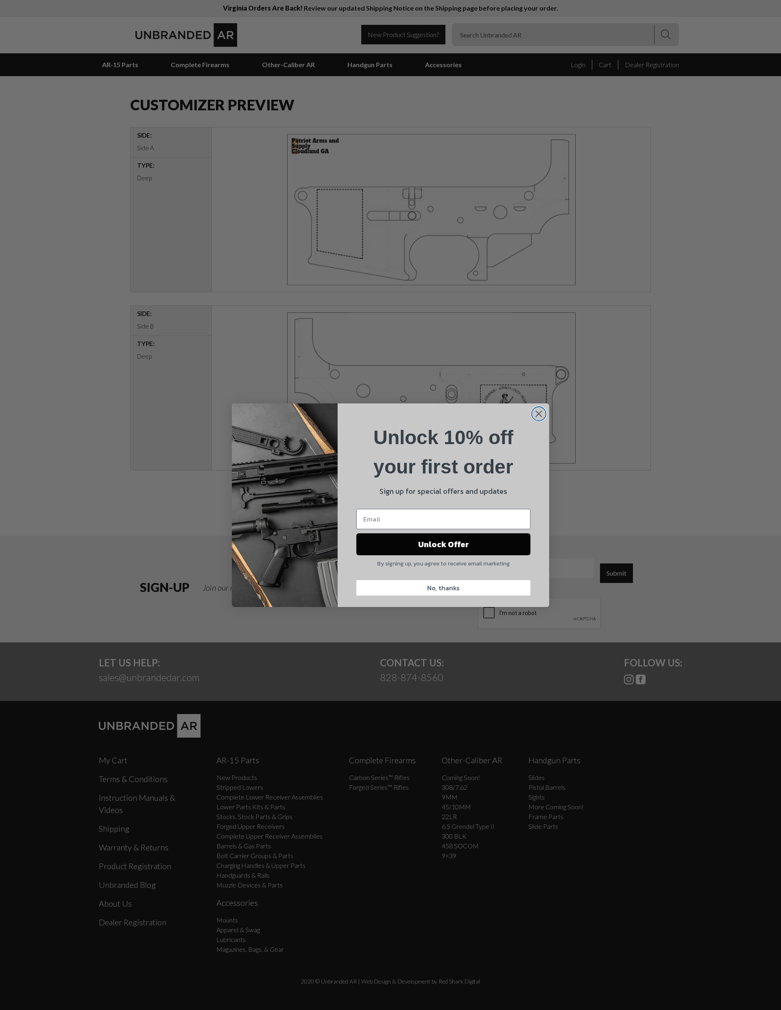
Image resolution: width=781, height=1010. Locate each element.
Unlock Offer (443, 544)
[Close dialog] (539, 414)
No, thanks (443, 588)
